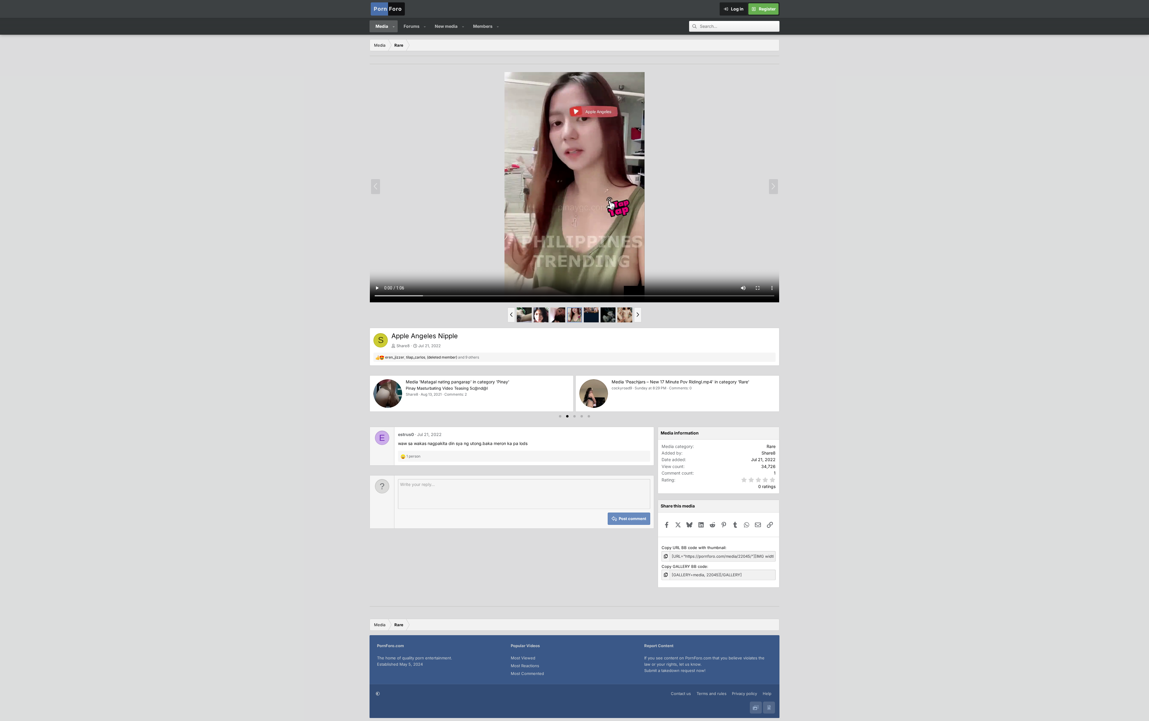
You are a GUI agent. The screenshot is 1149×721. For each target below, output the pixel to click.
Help (767, 693)
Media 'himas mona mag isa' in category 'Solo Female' (459, 381)
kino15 (617, 388)
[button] (394, 26)
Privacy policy (744, 693)
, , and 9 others (432, 357)
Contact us (681, 693)
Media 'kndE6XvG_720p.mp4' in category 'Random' (663, 381)
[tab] (560, 416)
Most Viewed (523, 658)
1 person (413, 456)
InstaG (411, 388)
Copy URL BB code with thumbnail (693, 547)
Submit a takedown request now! (675, 670)
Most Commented (527, 673)
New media (446, 26)
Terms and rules (712, 693)
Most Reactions (525, 665)
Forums (412, 26)
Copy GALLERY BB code (684, 566)
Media (382, 26)
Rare (771, 446)
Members (483, 26)
